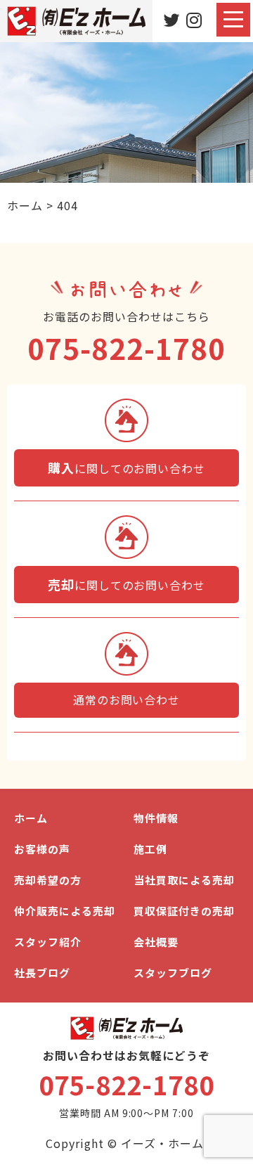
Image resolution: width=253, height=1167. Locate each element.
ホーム (31, 818)
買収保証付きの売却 (184, 910)
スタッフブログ (173, 972)
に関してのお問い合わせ (126, 467)
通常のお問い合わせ (127, 699)
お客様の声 (42, 849)
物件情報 (156, 818)
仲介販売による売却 (64, 910)
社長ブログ (42, 972)
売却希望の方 (48, 879)
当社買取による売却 (184, 879)
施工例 (150, 849)
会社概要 (156, 941)
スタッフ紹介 (48, 941)
